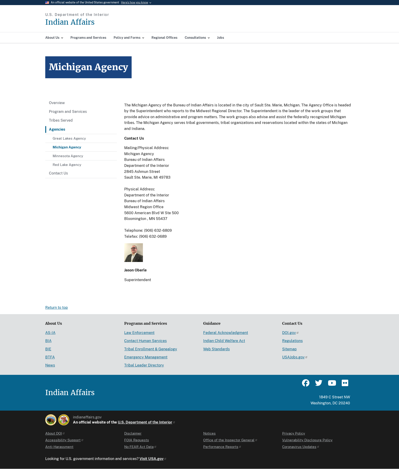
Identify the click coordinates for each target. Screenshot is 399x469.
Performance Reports (220, 447)
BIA (48, 341)
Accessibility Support (63, 440)
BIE (48, 349)
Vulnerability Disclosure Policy (307, 440)
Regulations (292, 341)
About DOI (53, 433)
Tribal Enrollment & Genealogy (150, 349)
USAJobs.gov (293, 357)
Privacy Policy (293, 433)
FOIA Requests (136, 440)
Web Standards (216, 349)
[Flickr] (344, 385)
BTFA (50, 357)
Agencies (57, 129)
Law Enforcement (139, 333)
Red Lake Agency (67, 165)
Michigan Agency (67, 147)
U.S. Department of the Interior (145, 422)
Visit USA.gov (151, 459)
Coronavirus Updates (299, 447)
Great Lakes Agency (69, 138)
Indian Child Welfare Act (224, 341)
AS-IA (50, 333)
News (50, 365)
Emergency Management (145, 357)
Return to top (56, 307)
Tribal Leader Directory (144, 365)
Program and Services (68, 111)
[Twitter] (318, 385)
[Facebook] (305, 385)
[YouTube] (331, 385)
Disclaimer (133, 433)
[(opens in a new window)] (50, 419)
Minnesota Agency (68, 156)
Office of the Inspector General (228, 440)
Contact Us (58, 173)
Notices (209, 433)
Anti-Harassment (59, 447)
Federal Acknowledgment (225, 333)
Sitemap (289, 349)
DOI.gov (289, 333)
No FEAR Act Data (139, 447)
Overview (57, 103)
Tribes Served (61, 120)
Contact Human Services (145, 341)
